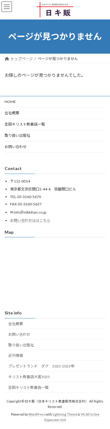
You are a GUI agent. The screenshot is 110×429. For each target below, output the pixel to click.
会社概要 (12, 113)
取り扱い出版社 (17, 135)
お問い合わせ (16, 146)
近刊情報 (15, 355)
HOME (10, 101)
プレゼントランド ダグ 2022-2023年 (41, 366)
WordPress (36, 414)
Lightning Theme (65, 414)
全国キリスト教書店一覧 (25, 124)
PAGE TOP (101, 410)
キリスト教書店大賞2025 (29, 376)
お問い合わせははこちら (30, 220)
